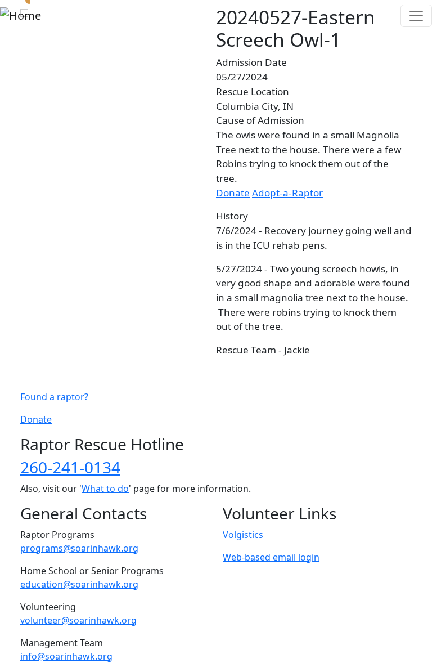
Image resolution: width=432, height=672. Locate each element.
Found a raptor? (54, 397)
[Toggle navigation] (416, 16)
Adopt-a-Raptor (287, 192)
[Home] (20, 16)
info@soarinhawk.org (66, 656)
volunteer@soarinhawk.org (78, 620)
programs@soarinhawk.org (79, 548)
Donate (233, 192)
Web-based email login (271, 557)
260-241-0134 (70, 467)
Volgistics (243, 534)
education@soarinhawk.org (79, 584)
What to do (105, 488)
